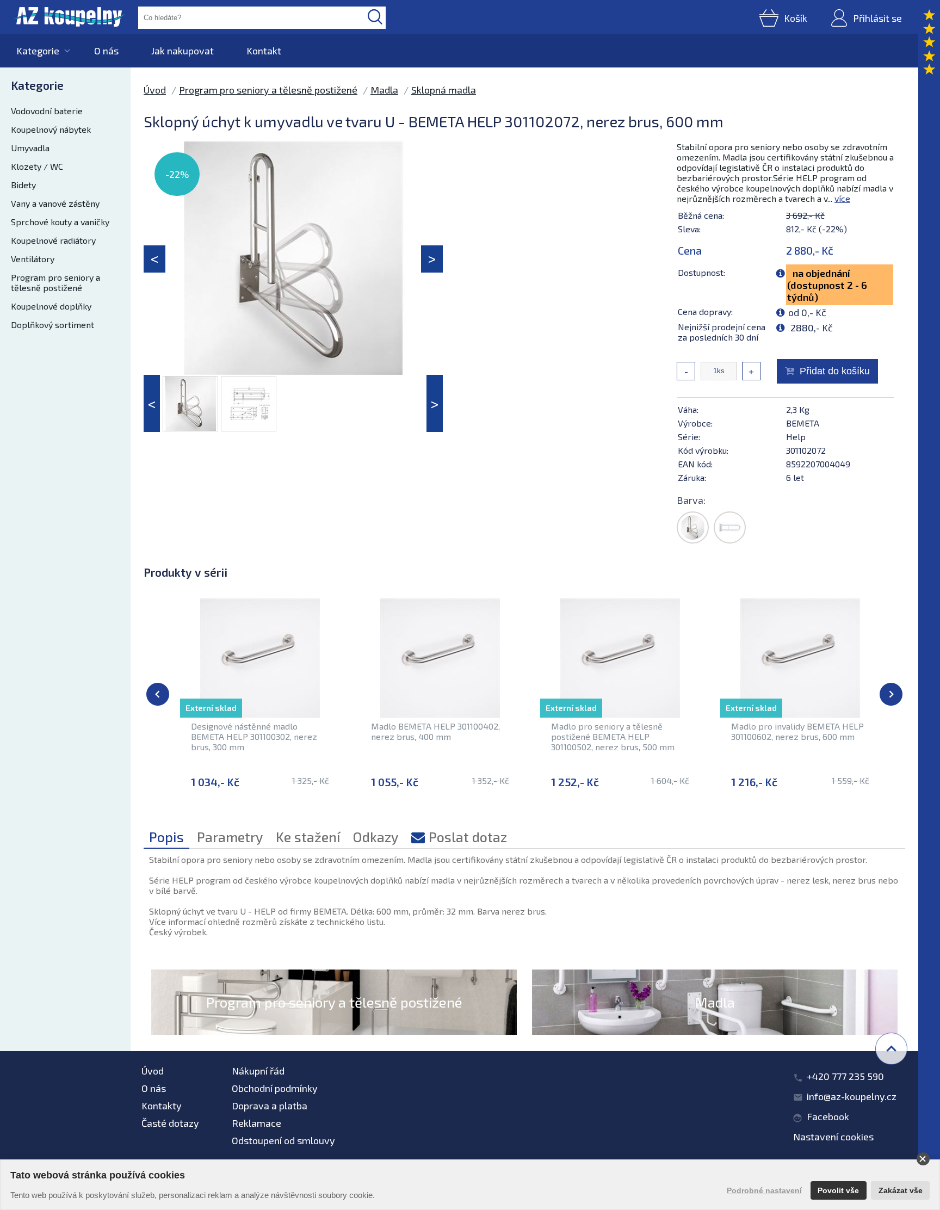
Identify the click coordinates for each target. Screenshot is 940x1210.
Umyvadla (30, 148)
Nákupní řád (258, 1071)
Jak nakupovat (182, 51)
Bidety (23, 185)
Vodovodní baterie (47, 111)
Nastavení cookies (833, 1137)
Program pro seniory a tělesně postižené (55, 282)
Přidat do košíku (835, 371)
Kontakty (161, 1106)
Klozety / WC (37, 166)
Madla (384, 90)
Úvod (155, 90)
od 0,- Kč (807, 312)
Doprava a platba (269, 1106)
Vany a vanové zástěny (55, 203)
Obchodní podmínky (275, 1088)
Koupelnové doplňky (51, 306)
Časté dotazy (170, 1123)
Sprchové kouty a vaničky (60, 222)
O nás (106, 51)
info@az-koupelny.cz (851, 1096)
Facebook (828, 1116)
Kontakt (263, 51)
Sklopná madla (443, 90)
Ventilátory (32, 259)
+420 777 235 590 (845, 1076)
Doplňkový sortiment (52, 324)
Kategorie (37, 51)
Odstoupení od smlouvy (283, 1140)
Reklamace (256, 1123)
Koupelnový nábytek (51, 129)
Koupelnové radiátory (53, 240)
